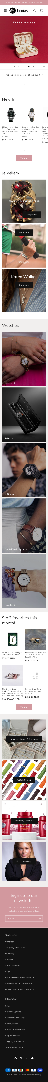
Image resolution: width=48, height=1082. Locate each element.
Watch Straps (24, 780)
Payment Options (13, 1012)
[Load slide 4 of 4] (28, 66)
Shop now (32, 214)
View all (24, 158)
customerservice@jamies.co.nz (19, 977)
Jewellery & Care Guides (16, 948)
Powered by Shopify (33, 1075)
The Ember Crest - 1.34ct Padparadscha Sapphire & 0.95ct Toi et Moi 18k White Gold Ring (12, 692)
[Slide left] (18, 85)
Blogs (7, 971)
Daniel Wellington (15, 549)
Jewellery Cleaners (24, 820)
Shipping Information (14, 1041)
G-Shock (9, 494)
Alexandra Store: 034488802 (18, 983)
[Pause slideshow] (45, 66)
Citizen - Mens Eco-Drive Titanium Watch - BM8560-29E (10, 130)
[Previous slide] (15, 66)
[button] (5, 10)
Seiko (8, 438)
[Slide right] (30, 85)
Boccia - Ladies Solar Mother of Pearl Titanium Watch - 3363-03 (31, 130)
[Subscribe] (40, 918)
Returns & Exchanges (15, 1030)
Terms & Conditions (14, 1047)
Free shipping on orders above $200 (22, 75)
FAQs (7, 1006)
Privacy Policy (11, 1024)
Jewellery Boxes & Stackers (24, 739)
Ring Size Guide (12, 1035)
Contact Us (10, 942)
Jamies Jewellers (19, 1075)
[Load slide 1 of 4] (19, 66)
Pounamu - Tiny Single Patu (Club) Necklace (12, 653)
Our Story (9, 954)
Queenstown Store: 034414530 (19, 989)
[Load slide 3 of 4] (25, 66)
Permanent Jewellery (14, 1018)
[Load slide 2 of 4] (22, 66)
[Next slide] (33, 66)
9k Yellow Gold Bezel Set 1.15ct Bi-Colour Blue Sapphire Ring (35, 654)
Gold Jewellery (24, 861)
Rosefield (10, 605)
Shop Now (24, 232)
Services (9, 960)
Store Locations (12, 965)
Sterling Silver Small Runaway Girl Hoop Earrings (33, 691)
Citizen (8, 383)
